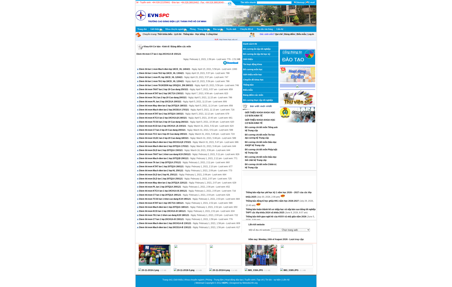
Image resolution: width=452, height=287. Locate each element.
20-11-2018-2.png (150, 270)
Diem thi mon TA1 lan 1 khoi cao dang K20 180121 (164, 215)
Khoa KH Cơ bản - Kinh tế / (157, 46)
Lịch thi (177, 34)
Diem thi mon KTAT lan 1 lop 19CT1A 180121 (161, 203)
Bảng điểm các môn (180, 46)
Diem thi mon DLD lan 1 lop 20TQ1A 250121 (161, 178)
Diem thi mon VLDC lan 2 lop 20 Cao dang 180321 (164, 138)
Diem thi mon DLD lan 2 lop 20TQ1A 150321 (161, 150)
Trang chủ (142, 29)
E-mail (311, 2)
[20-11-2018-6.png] (226, 265)
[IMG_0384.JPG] (261, 265)
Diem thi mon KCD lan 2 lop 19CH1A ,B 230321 (162, 126)
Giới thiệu (154, 29)
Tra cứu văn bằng (265, 29)
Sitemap (300, 2)
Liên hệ (279, 29)
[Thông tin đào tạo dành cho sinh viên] (297, 64)
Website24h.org (250, 283)
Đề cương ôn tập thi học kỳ (256, 54)
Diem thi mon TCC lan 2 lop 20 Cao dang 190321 (163, 134)
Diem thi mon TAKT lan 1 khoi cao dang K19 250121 (165, 154)
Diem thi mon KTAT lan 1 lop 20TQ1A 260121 (161, 166)
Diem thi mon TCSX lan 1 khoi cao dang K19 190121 (165, 199)
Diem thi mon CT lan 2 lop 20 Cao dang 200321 (162, 130)
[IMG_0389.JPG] (297, 265)
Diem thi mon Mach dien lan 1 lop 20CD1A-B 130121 (165, 227)
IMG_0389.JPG (290, 270)
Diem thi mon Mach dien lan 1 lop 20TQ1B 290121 (164, 158)
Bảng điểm (289, 34)
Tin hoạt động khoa (252, 64)
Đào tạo (216, 29)
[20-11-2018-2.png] (155, 265)
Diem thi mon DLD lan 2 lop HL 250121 (158, 174)
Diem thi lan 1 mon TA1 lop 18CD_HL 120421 (161, 81)
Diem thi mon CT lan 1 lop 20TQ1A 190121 (160, 195)
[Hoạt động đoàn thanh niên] (297, 81)
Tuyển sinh (231, 29)
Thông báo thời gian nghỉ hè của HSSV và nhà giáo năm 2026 (276, 214)
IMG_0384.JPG (255, 270)
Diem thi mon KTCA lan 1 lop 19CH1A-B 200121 (163, 191)
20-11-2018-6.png (221, 270)
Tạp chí (260, 280)
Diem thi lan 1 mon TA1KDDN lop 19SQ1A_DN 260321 (166, 85)
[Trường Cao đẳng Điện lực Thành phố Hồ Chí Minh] (263, 26)
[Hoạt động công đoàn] (297, 121)
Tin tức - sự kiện (273, 280)
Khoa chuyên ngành (174, 29)
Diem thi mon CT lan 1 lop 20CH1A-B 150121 (158, 54)
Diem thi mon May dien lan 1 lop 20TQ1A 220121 (163, 183)
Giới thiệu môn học (252, 74)
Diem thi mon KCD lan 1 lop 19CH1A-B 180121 (162, 211)
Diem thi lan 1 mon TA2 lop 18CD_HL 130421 (161, 73)
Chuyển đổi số (246, 29)
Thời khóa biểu (164, 34)
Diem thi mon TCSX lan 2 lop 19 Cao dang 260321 (163, 122)
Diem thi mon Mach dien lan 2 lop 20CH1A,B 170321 (165, 142)
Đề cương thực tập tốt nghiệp (258, 100)
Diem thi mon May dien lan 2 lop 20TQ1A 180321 (163, 105)
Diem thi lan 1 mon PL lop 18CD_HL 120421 (161, 77)
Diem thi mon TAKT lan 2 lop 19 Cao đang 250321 (163, 89)
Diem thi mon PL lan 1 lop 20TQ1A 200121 (160, 187)
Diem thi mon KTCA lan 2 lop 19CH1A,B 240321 (163, 118)
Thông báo (188, 34)
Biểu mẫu (301, 34)
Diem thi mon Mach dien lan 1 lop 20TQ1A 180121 (164, 207)
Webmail (200, 283)
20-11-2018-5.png (185, 270)
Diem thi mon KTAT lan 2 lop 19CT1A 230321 (161, 93)
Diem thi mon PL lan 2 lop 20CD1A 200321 (160, 101)
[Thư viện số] (297, 104)
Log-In (311, 34)
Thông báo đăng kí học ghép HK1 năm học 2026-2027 (272, 198)
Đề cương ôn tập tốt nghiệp (256, 49)
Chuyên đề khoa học (253, 79)
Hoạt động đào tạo (234, 280)
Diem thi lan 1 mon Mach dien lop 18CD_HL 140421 (164, 69)
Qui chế (279, 34)
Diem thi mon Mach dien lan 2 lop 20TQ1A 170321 (164, 146)
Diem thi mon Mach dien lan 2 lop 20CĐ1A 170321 (164, 109)
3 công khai (212, 34)
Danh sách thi (250, 44)
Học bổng (200, 34)
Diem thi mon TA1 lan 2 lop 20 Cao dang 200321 (163, 97)
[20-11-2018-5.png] (190, 265)
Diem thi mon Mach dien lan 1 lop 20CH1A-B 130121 (165, 223)
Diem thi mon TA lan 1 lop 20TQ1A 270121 (160, 162)
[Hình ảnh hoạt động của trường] (297, 87)
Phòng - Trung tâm (198, 29)
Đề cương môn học (253, 69)
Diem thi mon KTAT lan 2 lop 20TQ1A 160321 (161, 114)
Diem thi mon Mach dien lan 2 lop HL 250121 (161, 170)
